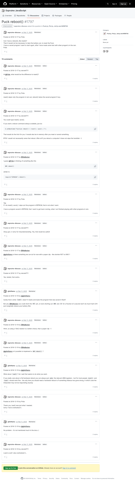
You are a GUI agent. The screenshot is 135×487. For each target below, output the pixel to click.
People (69, 15)
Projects (47, 15)
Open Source (49, 4)
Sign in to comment (69, 468)
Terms (39, 478)
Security (51, 478)
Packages (58, 15)
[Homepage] (5, 3)
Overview (8, 15)
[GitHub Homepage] (22, 478)
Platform (12, 4)
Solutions (24, 4)
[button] (96, 32)
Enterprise (63, 4)
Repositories (21, 15)
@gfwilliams (7, 254)
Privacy (45, 478)
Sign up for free (10, 468)
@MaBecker (25, 157)
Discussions (34, 15)
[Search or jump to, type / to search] (108, 3)
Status (57, 478)
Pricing (74, 4)
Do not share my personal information (103, 478)
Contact (76, 478)
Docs (71, 478)
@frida (7, 74)
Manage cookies (86, 478)
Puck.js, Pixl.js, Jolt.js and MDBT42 (55, 26)
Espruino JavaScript (16, 10)
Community (64, 478)
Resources (36, 4)
